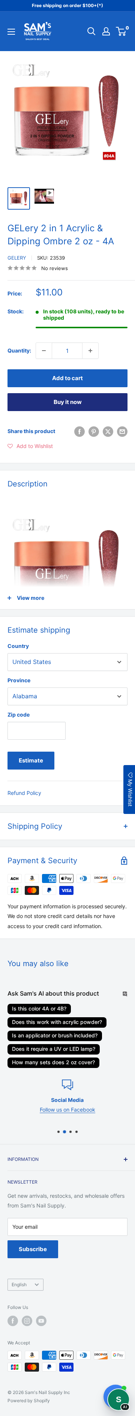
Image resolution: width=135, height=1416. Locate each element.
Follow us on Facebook (51, 1109)
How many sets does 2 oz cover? (53, 1062)
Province (19, 680)
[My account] (106, 31)
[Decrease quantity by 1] (44, 350)
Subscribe (33, 1249)
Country (18, 646)
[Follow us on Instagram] (27, 1321)
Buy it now (68, 401)
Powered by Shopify (29, 1400)
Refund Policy (24, 793)
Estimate (31, 760)
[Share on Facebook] (79, 431)
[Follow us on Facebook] (13, 1321)
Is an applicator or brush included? (55, 1035)
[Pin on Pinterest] (93, 431)
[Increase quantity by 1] (90, 350)
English (19, 1284)
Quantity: (19, 350)
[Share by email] (122, 431)
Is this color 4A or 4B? (39, 1008)
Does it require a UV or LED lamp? (53, 1049)
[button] (30, 446)
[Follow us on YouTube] (41, 1321)
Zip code (19, 714)
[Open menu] (11, 32)
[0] (121, 31)
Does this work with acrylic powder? (57, 1022)
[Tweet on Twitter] (108, 431)
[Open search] (91, 31)
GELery (17, 258)
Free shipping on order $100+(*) (67, 5)
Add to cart (67, 378)
